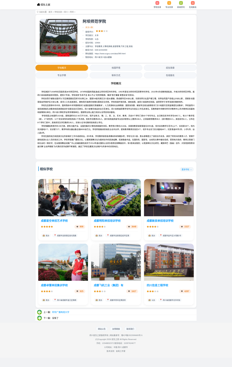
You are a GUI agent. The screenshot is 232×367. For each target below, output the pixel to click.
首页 (50, 12)
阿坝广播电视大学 (60, 312)
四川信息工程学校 (157, 285)
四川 (66, 12)
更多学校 (185, 169)
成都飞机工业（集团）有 (108, 285)
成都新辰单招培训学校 (160, 220)
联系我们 (130, 329)
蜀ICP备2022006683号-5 (131, 335)
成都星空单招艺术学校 (54, 220)
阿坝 (72, 12)
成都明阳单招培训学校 (107, 220)
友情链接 (116, 329)
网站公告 (102, 329)
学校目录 (58, 12)
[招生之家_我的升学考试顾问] (43, 5)
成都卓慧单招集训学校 (54, 285)
